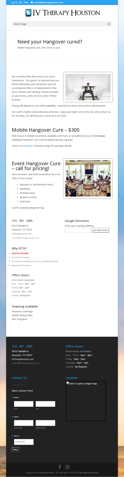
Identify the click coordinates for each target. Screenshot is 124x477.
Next (15, 449)
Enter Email (18, 428)
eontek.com (46, 472)
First (15, 409)
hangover (28, 145)
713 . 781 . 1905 (22, 221)
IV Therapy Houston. (87, 472)
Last (37, 409)
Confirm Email (40, 428)
